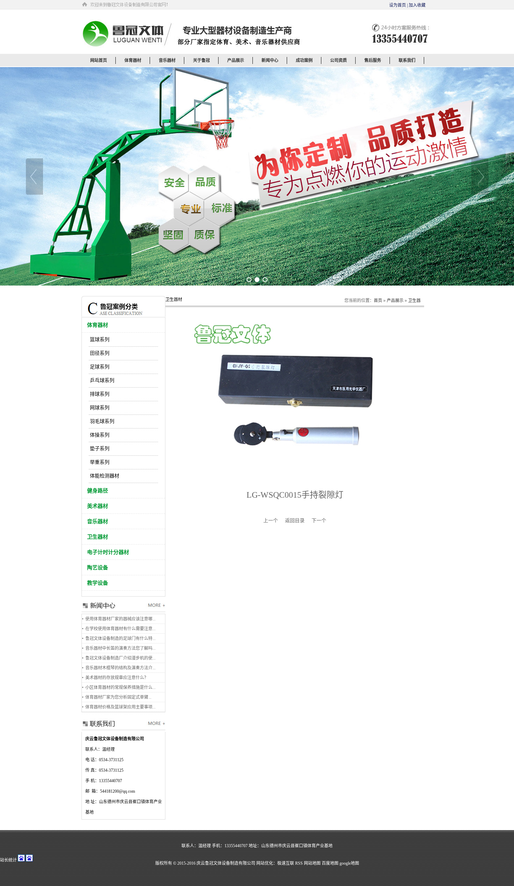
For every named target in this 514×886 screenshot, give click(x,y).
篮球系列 (99, 339)
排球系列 (99, 394)
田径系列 (99, 353)
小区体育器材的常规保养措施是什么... (120, 687)
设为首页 (397, 5)
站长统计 (8, 860)
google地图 (349, 863)
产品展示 (395, 300)
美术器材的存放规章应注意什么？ (116, 677)
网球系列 (99, 407)
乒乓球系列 (102, 380)
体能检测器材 (104, 475)
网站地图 (312, 863)
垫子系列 (99, 448)
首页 (378, 300)
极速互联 (285, 863)
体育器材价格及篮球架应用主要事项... (120, 707)
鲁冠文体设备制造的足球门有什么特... (120, 638)
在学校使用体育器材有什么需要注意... (120, 628)
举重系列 (99, 462)
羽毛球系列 (102, 421)
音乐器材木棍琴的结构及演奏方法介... (120, 667)
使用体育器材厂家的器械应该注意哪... (120, 619)
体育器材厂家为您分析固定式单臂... (118, 697)
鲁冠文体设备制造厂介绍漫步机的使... (120, 658)
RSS (299, 863)
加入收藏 (417, 5)
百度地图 (330, 863)
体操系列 (99, 435)
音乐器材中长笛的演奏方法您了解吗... (120, 648)
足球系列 (99, 366)
